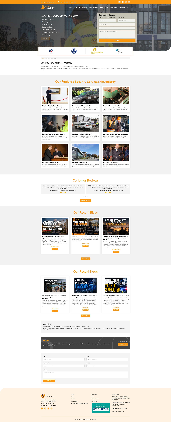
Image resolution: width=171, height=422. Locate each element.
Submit (117, 40)
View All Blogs (85, 258)
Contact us (122, 7)
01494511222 (73, 2)
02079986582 (63, 2)
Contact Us (94, 401)
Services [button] (84, 7)
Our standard (74, 401)
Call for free (123, 344)
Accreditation (104, 7)
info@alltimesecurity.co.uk (49, 2)
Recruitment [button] (113, 7)
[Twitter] (126, 2)
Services (73, 399)
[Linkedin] (123, 2)
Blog (128, 7)
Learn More (44, 38)
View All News (85, 316)
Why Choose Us (93, 7)
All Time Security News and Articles (79, 403)
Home (70, 7)
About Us (77, 7)
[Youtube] (129, 2)
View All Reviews (85, 200)
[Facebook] (119, 2)
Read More (55, 249)
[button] (84, 196)
